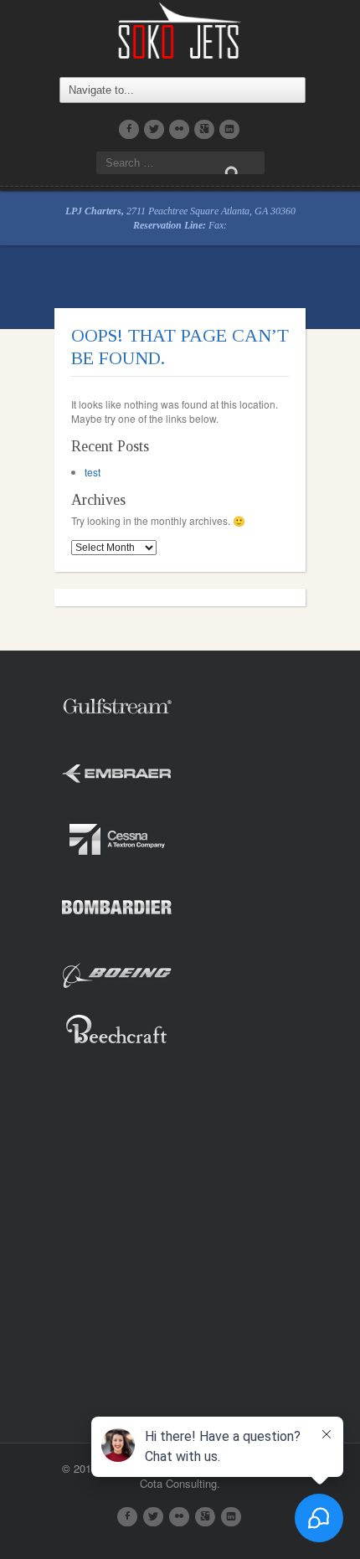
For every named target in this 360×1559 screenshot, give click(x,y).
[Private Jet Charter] (180, 29)
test (92, 472)
